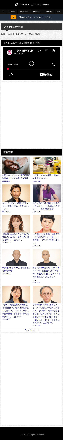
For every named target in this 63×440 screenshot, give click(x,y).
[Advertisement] (31, 115)
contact (49, 11)
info (58, 11)
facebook (36, 11)
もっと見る (30, 330)
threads (12, 11)
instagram (24, 11)
